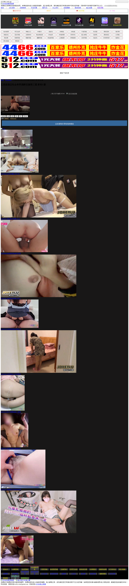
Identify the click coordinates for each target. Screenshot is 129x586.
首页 (2, 7)
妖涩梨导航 (54, 569)
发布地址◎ (25, 578)
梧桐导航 (17, 38)
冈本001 (73, 34)
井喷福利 (73, 38)
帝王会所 (17, 31)
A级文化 (6, 34)
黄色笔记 (106, 34)
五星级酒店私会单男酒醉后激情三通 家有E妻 (28, 80)
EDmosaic (8, 80)
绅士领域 (6, 41)
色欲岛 (51, 31)
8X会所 (51, 34)
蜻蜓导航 (28, 38)
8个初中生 (112, 569)
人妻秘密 (61, 38)
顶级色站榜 (103, 569)
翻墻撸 (5, 578)
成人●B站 (84, 34)
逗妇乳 (95, 34)
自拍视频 (67, 7)
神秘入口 (28, 31)
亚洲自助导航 (34, 572)
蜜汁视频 (122, 569)
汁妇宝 (73, 573)
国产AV (44, 7)
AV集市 (39, 31)
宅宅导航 (112, 573)
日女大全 (44, 573)
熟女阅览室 (39, 34)
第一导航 (112, 11)
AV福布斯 (62, 34)
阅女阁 (6, 38)
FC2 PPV (55, 7)
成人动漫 (89, 7)
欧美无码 (78, 7)
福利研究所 (17, 11)
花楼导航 (93, 573)
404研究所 (106, 38)
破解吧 (64, 573)
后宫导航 (84, 38)
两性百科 (106, 31)
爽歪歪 (17, 41)
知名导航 (100, 7)
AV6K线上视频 (41, 584)
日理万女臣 (73, 569)
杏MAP (49, 11)
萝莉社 (6, 118)
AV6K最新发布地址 (110, 5)
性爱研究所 (54, 573)
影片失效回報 (73, 93)
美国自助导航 (25, 572)
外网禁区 (93, 569)
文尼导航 (25, 569)
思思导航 (44, 569)
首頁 (2, 80)
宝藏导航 (64, 569)
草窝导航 (15, 573)
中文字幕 (34, 7)
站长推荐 (6, 31)
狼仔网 (118, 31)
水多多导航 (81, 11)
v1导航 (117, 34)
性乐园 (95, 31)
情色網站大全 (15, 577)
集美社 (118, 38)
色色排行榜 (83, 569)
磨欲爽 (83, 573)
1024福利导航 (34, 568)
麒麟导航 (39, 38)
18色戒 (73, 31)
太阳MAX (28, 34)
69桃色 (62, 31)
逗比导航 (17, 34)
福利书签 (103, 573)
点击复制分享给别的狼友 (64, 124)
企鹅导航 (15, 569)
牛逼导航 (84, 31)
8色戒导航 (51, 38)
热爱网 (5, 573)
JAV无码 (12, 7)
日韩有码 (23, 7)
